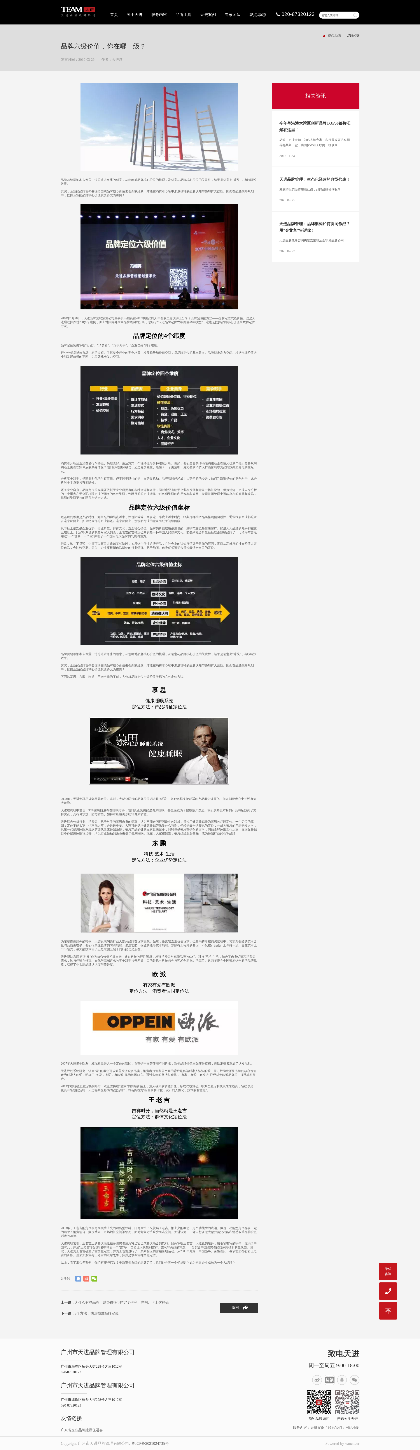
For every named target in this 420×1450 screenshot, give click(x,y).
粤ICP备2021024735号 (150, 1443)
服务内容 (159, 14)
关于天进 (134, 14)
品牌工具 (183, 14)
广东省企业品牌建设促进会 (82, 1430)
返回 (235, 1308)
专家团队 (232, 14)
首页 (114, 14)
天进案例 (208, 14)
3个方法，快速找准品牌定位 (90, 1313)
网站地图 (352, 1427)
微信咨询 (388, 1271)
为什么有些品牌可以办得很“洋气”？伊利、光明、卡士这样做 (115, 1302)
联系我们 (335, 1427)
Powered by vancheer (342, 1443)
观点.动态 (257, 14)
